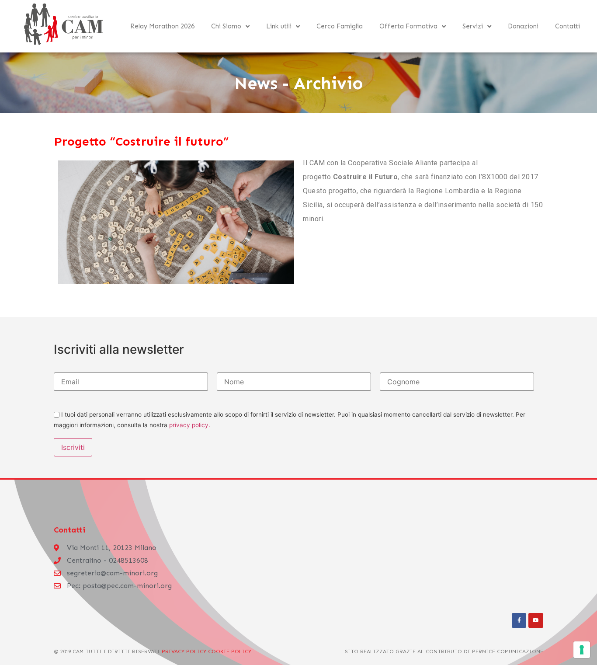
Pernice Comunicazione (507, 651)
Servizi (472, 26)
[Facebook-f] (519, 620)
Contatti (567, 26)
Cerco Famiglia (339, 26)
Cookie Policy (228, 651)
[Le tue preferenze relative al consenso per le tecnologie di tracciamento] (581, 649)
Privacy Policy (184, 651)
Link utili (279, 26)
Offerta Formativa (408, 26)
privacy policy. (189, 424)
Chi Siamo (226, 26)
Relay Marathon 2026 (162, 26)
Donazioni (523, 26)
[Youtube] (535, 620)
